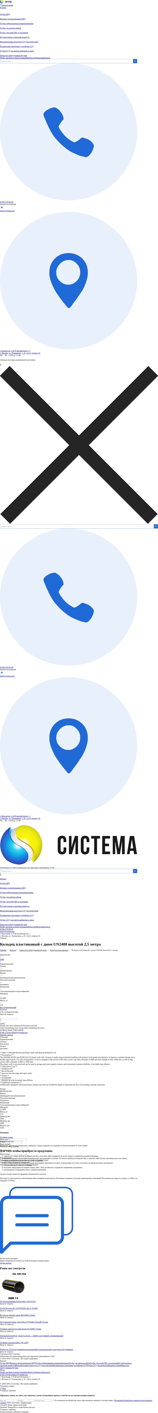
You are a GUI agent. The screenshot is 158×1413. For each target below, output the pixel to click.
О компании (23, 58)
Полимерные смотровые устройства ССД (16, 915)
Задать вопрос (6, 1263)
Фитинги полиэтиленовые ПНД (13, 888)
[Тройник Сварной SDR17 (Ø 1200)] (68, 1340)
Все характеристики (8, 1007)
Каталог (3, 7)
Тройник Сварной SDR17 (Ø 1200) (14, 1342)
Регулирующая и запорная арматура (14, 906)
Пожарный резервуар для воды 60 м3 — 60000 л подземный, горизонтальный (31, 1336)
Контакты (46, 58)
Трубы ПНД (5, 883)
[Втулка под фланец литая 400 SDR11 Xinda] (68, 1313)
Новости (31, 58)
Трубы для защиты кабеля (10, 897)
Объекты (38, 58)
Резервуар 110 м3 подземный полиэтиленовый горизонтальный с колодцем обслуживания (36, 1349)
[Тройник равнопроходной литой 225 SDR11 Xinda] (68, 1326)
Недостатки (4, 1154)
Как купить (13, 58)
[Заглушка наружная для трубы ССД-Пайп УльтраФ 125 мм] (68, 1320)
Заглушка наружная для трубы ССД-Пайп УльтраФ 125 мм (24, 1322)
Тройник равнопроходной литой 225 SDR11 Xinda (20, 1329)
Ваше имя (4, 1139)
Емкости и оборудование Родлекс (13, 924)
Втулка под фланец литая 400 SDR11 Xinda (17, 1315)
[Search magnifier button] (135, 61)
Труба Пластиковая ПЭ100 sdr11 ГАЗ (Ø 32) (18, 1301)
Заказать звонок (6, 1035)
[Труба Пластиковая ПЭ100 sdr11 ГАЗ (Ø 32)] (68, 1286)
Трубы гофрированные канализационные (16, 892)
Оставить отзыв (6, 1137)
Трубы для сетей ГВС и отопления (14, 902)
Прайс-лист (4, 58)
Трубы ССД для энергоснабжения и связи (17, 920)
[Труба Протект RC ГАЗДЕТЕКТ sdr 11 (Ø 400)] (68, 1306)
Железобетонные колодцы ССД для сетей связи (19, 911)
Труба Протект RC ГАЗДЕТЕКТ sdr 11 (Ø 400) (19, 1308)
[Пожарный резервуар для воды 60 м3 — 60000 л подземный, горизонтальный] (68, 1333)
